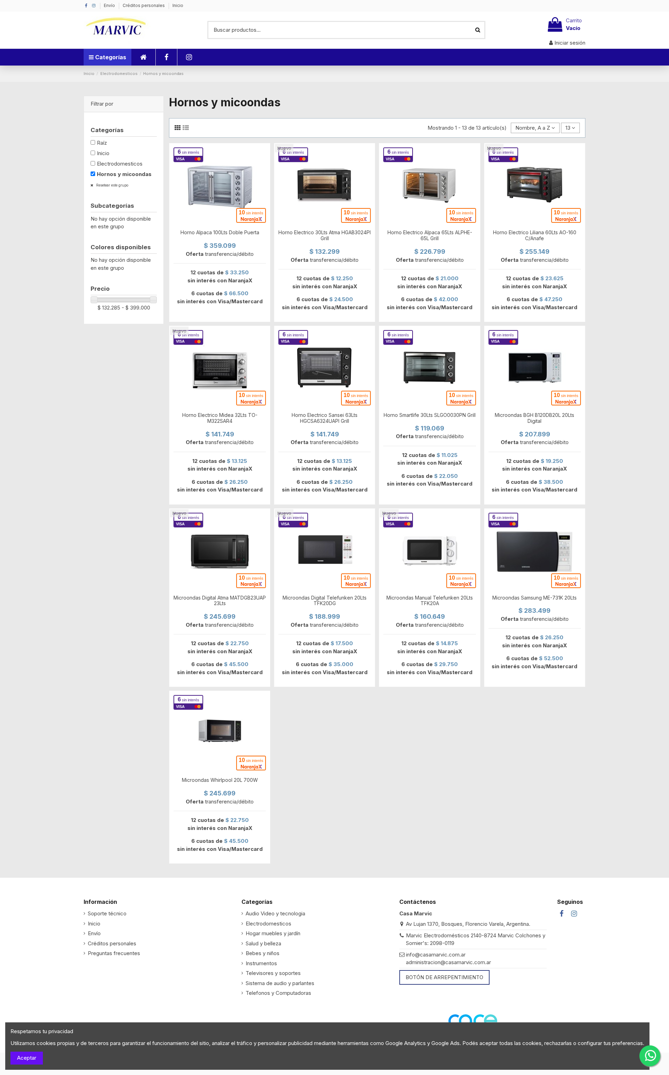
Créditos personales (144, 5)
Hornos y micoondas (124, 174)
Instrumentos (261, 963)
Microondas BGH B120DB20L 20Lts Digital (534, 418)
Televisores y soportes (273, 973)
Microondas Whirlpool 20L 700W (220, 780)
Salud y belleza (263, 943)
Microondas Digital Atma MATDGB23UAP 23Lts (220, 601)
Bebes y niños (262, 953)
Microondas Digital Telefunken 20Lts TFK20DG (325, 601)
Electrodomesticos (120, 163)
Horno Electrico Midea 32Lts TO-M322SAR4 (219, 418)
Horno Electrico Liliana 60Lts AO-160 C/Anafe (534, 235)
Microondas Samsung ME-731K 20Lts (534, 598)
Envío (110, 5)
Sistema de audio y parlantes (280, 983)
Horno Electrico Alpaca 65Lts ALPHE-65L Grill (429, 235)
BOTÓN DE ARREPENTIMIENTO (444, 977)
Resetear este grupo (111, 185)
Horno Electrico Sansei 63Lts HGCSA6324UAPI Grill (324, 418)
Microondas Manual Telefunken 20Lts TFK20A (429, 601)
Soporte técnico (107, 913)
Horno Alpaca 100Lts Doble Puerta (219, 232)
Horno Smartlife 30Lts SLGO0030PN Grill (430, 415)
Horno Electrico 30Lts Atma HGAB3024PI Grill (324, 235)
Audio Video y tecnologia (275, 913)
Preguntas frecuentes (114, 953)
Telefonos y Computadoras (278, 993)
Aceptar (26, 1057)
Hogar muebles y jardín (273, 933)
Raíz (102, 142)
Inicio (177, 5)
